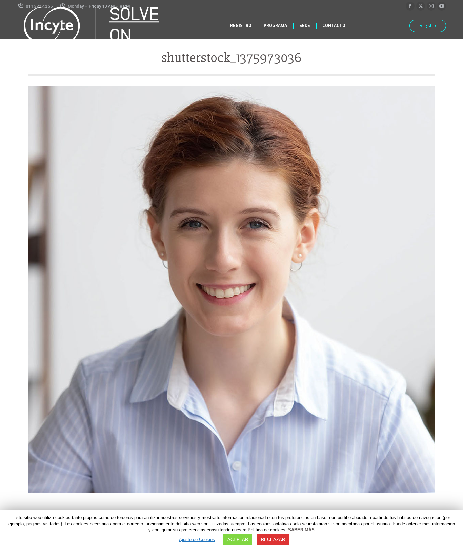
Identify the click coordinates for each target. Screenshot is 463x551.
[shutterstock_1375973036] (231, 289)
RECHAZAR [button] (273, 539)
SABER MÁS (301, 529)
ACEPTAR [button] (237, 539)
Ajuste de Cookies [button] (197, 539)
